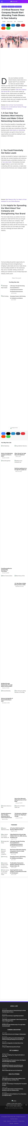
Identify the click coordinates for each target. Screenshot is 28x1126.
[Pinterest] (23, 25)
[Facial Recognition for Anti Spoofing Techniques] (7, 513)
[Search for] (26, 2)
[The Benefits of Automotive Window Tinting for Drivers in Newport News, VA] (5, 865)
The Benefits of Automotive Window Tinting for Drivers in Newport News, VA (17, 864)
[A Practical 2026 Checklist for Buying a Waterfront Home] (5, 830)
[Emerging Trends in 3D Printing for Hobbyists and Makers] (5, 298)
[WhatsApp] (8, 28)
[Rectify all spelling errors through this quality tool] (21, 463)
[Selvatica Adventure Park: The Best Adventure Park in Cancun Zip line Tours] (7, 808)
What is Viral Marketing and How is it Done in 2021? (7, 455)
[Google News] (14, 428)
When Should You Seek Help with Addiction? (20, 454)
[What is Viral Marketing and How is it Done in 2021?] (7, 448)
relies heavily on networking (17, 130)
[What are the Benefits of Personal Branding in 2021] (7, 693)
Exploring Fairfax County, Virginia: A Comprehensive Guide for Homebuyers (18, 871)
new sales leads (7, 162)
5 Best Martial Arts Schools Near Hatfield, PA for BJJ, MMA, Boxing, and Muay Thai (18, 836)
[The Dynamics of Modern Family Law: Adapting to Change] (21, 808)
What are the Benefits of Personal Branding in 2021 (7, 700)
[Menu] (2, 2)
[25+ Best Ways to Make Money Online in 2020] (21, 578)
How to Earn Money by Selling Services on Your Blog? (20, 800)
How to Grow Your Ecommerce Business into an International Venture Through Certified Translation (13, 106)
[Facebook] (3, 25)
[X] (8, 25)
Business (4, 6)
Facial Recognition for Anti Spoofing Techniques (6, 570)
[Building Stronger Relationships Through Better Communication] (7, 628)
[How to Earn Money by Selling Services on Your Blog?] (21, 743)
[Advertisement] (14, 63)
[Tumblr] (18, 25)
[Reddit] (3, 28)
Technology (18, 6)
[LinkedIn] (13, 25)
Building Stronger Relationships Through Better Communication (6, 685)
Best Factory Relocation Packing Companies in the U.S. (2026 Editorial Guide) (18, 851)
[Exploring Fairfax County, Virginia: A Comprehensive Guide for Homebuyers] (5, 872)
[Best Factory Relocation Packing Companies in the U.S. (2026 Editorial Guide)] (5, 852)
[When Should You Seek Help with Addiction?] (21, 448)
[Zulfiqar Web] (14, 1)
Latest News (11, 6)
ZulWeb (3, 21)
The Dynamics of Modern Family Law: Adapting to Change (21, 815)
